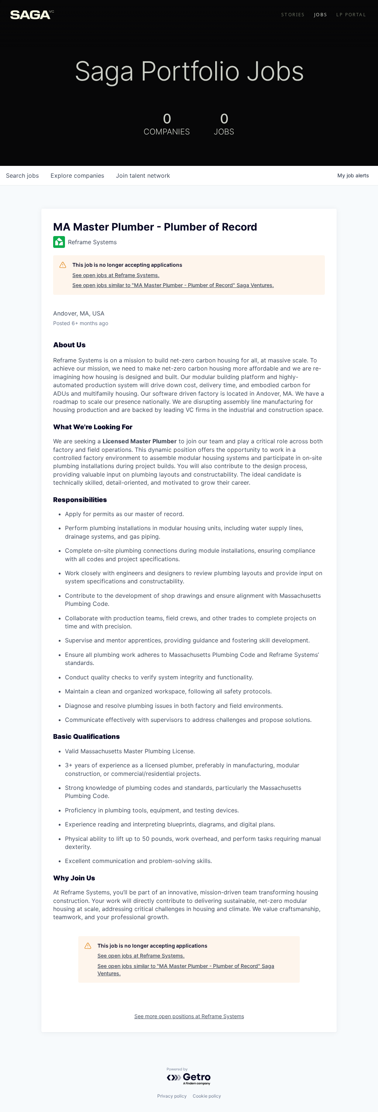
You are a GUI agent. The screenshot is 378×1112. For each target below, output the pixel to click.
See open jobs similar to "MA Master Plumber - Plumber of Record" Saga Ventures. (173, 285)
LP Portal (351, 15)
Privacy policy (172, 1096)
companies (77, 175)
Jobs (321, 15)
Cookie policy (207, 1096)
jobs (22, 175)
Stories (293, 15)
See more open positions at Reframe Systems (189, 1016)
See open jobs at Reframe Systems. (115, 275)
